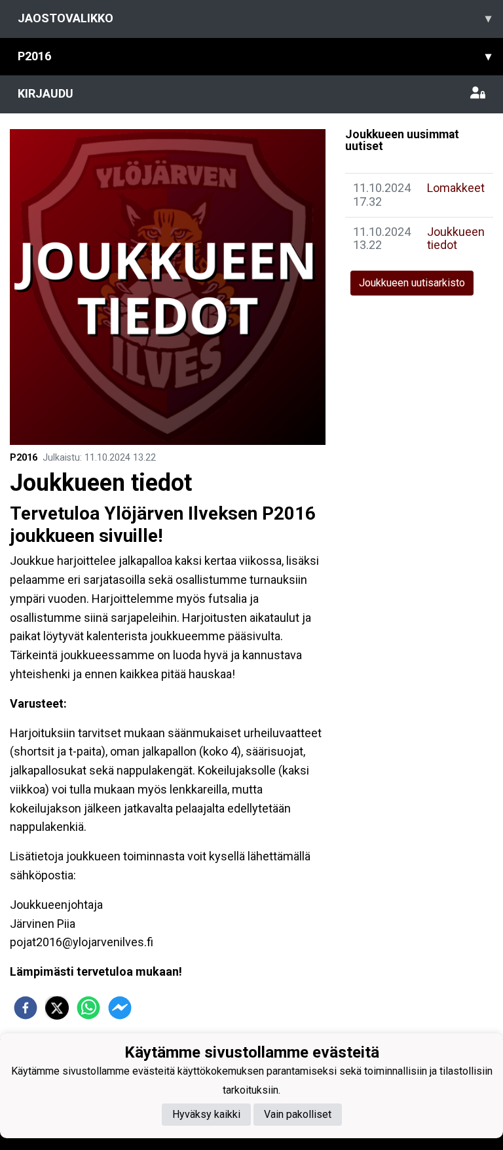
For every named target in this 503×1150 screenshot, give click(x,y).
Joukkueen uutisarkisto (412, 283)
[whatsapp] (88, 1008)
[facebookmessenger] (120, 1008)
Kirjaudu (45, 93)
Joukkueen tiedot (456, 238)
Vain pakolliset (297, 1114)
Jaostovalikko (254, 18)
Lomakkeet (456, 188)
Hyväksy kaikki (206, 1114)
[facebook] (25, 1008)
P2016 (254, 56)
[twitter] (57, 1008)
